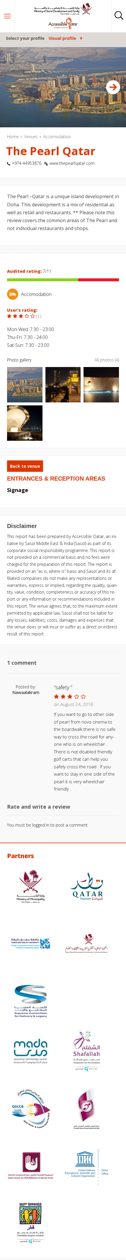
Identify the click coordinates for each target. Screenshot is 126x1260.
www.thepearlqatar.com (72, 163)
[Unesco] (86, 1166)
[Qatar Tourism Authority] (86, 887)
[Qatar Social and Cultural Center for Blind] (30, 1109)
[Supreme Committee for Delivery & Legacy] (30, 1002)
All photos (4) (107, 360)
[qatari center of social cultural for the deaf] (86, 1109)
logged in (40, 825)
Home (13, 136)
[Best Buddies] (30, 1224)
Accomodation (57, 136)
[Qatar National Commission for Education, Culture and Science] (86, 944)
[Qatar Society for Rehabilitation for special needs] (30, 1166)
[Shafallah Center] (86, 1052)
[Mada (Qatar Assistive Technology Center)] (30, 1052)
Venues (31, 136)
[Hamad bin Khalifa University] (30, 944)
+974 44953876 (26, 163)
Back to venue (25, 466)
